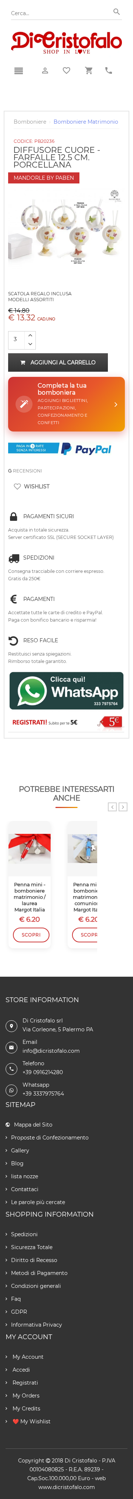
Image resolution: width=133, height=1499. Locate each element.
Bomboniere (30, 121)
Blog (17, 1163)
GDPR (19, 1312)
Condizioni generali (36, 1286)
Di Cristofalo (81, 1460)
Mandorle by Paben (44, 178)
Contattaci (24, 1189)
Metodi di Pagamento (39, 1273)
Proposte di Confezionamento (50, 1137)
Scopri (31, 935)
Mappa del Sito (33, 1124)
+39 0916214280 (43, 1072)
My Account (27, 1357)
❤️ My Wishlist (31, 1421)
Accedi (20, 1369)
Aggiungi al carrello (63, 362)
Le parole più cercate (38, 1202)
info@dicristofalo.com (51, 1051)
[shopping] (88, 70)
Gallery (20, 1150)
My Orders (25, 1395)
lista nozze (24, 1176)
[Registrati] (66, 723)
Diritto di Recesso (34, 1260)
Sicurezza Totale (31, 1247)
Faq (16, 1299)
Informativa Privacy (36, 1324)
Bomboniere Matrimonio (86, 121)
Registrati (24, 1382)
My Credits (25, 1408)
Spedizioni (24, 1234)
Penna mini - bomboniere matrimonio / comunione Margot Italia (89, 896)
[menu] (18, 71)
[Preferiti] (66, 70)
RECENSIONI (27, 471)
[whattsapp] (66, 691)
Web (100, 1478)
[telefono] (108, 70)
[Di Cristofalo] (66, 35)
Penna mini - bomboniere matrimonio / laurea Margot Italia (29, 896)
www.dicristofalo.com (66, 1487)
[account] (45, 70)
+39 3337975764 (43, 1093)
